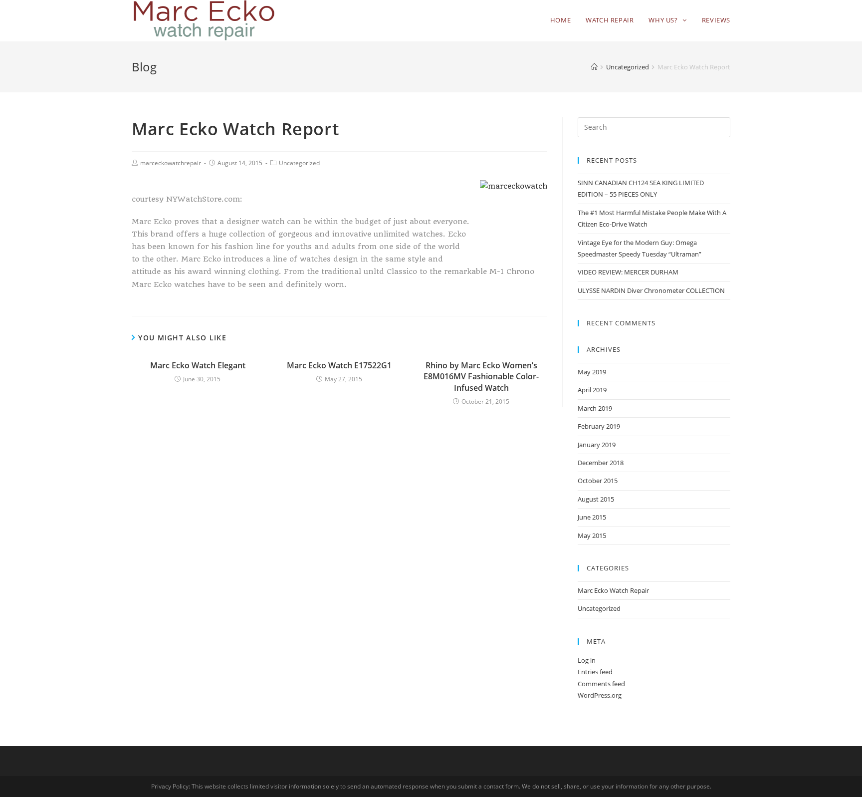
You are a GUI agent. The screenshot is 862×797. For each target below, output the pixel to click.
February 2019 (599, 426)
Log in (587, 660)
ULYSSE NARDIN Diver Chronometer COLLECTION (651, 290)
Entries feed (595, 671)
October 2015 (598, 480)
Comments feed (601, 683)
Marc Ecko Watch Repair (613, 590)
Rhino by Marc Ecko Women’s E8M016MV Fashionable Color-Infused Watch (481, 376)
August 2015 (596, 499)
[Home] (594, 66)
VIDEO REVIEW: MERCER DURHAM (628, 271)
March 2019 (595, 408)
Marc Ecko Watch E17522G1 (339, 365)
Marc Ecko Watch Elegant (197, 365)
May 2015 (592, 535)
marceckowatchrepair (170, 163)
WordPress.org (600, 695)
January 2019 (597, 444)
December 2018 (601, 462)
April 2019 (592, 389)
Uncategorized (299, 163)
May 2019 (592, 371)
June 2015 (592, 517)
